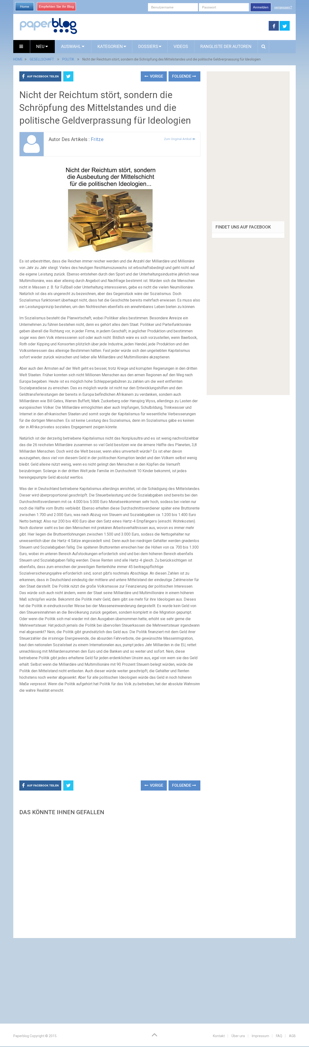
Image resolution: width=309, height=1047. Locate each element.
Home (24, 6)
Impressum (260, 1036)
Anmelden (260, 7)
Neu (40, 46)
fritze (97, 139)
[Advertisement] (173, 26)
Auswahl (71, 46)
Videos (181, 46)
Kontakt (219, 1036)
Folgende (182, 76)
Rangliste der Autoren (226, 46)
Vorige (156, 76)
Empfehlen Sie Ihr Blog (56, 6)
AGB (292, 1036)
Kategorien (110, 46)
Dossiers (148, 46)
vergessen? (283, 7)
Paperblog (21, 1036)
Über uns (238, 1036)
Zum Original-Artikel (178, 139)
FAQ (279, 1036)
